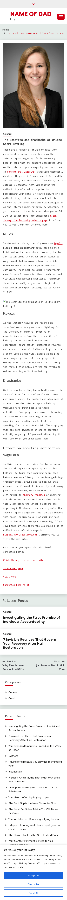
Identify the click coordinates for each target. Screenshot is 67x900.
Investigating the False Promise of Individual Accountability (31, 619)
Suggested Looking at (16, 585)
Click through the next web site (23, 560)
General (7, 133)
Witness (13, 755)
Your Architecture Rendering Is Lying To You (33, 819)
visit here (9, 576)
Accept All (33, 875)
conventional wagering (20, 171)
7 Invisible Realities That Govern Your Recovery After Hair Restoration (29, 643)
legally (58, 243)
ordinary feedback (34, 494)
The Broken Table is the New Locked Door (33, 835)
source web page (13, 568)
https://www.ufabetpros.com (20, 534)
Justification (15, 771)
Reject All (33, 893)
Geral (11, 698)
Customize (33, 884)
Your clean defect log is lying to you (28, 797)
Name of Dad (31, 14)
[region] (33, 872)
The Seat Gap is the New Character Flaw (32, 803)
